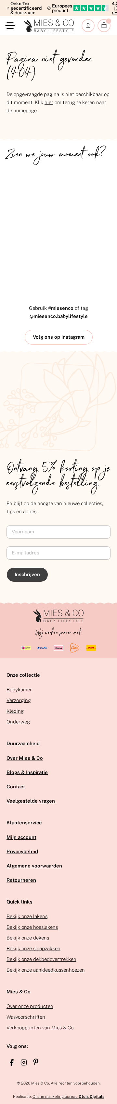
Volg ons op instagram (58, 337)
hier (49, 102)
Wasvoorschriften (25, 1017)
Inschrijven (27, 574)
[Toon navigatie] (11, 25)
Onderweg (18, 721)
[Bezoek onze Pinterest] (36, 1062)
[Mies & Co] (49, 25)
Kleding (15, 711)
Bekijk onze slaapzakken (33, 948)
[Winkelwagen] (104, 25)
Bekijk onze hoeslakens (32, 927)
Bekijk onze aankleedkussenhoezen (45, 970)
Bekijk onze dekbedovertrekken (41, 959)
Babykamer (19, 689)
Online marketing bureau (68, 1096)
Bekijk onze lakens (26, 916)
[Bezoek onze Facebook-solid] (11, 1062)
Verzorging (18, 700)
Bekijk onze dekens (27, 937)
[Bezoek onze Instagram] (24, 1062)
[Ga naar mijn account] (88, 25)
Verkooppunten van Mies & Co (39, 1027)
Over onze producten (29, 1006)
